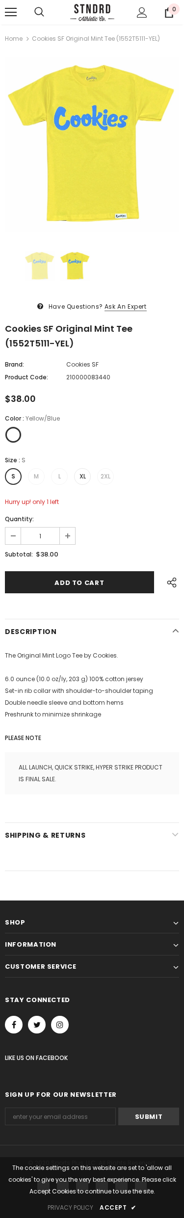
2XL (105, 476)
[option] (92, 144)
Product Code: (26, 377)
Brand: (14, 364)
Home (14, 38)
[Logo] (92, 12)
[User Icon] (142, 12)
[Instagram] (60, 1024)
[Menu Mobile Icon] (11, 12)
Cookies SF (82, 364)
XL (82, 476)
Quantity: (19, 519)
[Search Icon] (39, 12)
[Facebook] (14, 1024)
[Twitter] (37, 1024)
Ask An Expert (126, 306)
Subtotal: (19, 554)
